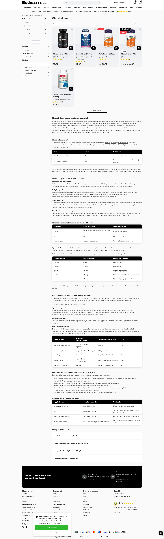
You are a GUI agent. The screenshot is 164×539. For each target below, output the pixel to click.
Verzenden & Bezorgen (29, 504)
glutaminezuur (123, 143)
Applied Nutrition (88, 518)
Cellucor (85, 502)
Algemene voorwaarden (93, 537)
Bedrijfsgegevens (27, 518)
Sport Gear (123, 8)
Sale (131, 8)
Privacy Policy (105, 537)
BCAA (28, 30)
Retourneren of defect (28, 507)
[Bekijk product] (71, 48)
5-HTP (28, 26)
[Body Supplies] (34, 2)
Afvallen (77, 8)
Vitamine (68, 8)
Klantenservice (119, 3)
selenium (102, 392)
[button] (35, 46)
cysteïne (107, 143)
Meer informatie (43, 523)
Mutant (85, 496)
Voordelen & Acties (28, 510)
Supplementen (101, 8)
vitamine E (127, 184)
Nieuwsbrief (25, 520)
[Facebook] (26, 527)
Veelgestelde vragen (28, 496)
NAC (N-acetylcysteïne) (97, 130)
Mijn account (26, 515)
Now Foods (86, 512)
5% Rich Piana (87, 510)
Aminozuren (26, 8)
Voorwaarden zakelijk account (122, 499)
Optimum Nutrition (88, 499)
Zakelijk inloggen (119, 493)
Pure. (84, 493)
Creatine (46, 8)
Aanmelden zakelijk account (122, 496)
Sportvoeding (88, 8)
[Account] (129, 2)
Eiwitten (37, 8)
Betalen (24, 502)
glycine (113, 143)
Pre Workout (56, 8)
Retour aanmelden (27, 512)
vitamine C (118, 184)
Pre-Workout (56, 499)
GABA (28, 33)
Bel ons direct (92, 479)
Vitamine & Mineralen (59, 504)
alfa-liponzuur (111, 392)
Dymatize (86, 504)
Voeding (113, 8)
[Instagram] (23, 527)
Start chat (119, 481)
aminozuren (116, 121)
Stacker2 (85, 515)
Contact (24, 493)
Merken (139, 8)
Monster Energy (88, 507)
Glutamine (29, 37)
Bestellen (25, 499)
